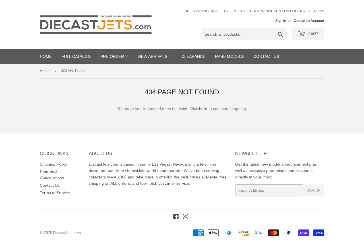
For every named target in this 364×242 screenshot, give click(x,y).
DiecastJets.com (67, 233)
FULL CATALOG (76, 56)
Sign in (280, 21)
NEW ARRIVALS (153, 56)
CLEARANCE (193, 56)
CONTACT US (266, 56)
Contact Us (50, 185)
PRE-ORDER (112, 56)
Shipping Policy (53, 164)
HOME (46, 56)
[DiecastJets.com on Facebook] (176, 217)
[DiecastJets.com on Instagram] (186, 217)
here (203, 108)
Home (44, 71)
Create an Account (309, 21)
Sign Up (313, 190)
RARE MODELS (229, 56)
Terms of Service (55, 192)
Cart (312, 34)
